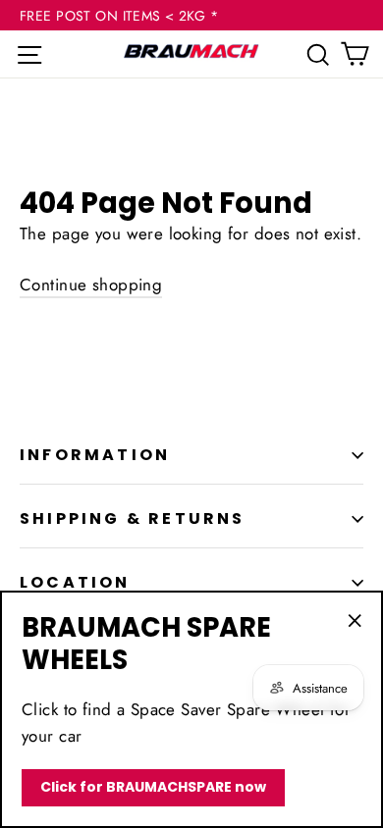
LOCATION (75, 582)
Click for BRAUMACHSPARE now (153, 787)
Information (95, 454)
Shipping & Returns (133, 518)
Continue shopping (91, 284)
